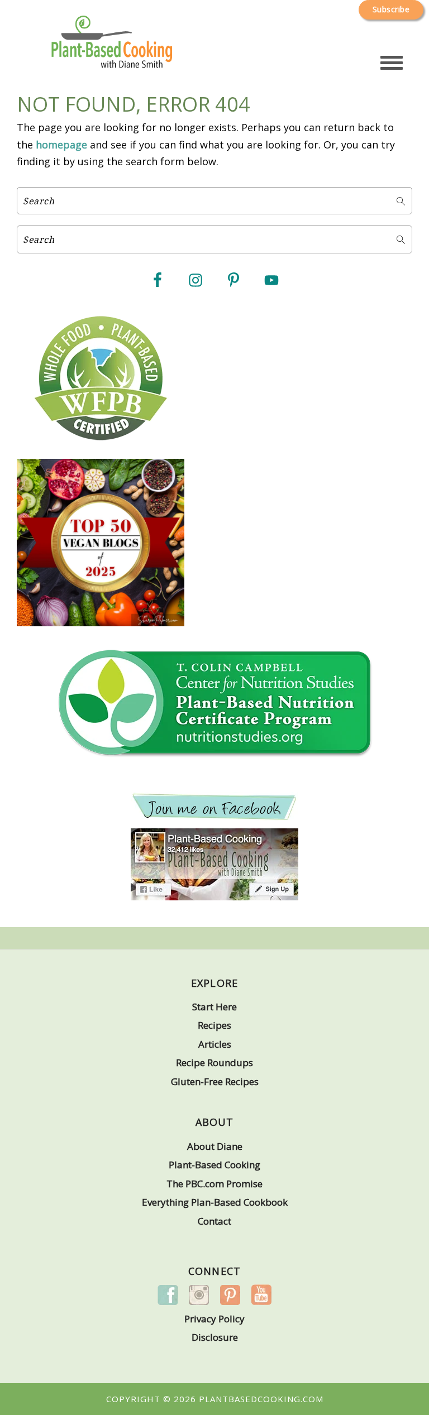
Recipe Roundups (214, 1062)
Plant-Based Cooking (214, 1164)
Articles (214, 1044)
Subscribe (391, 9)
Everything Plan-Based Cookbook (215, 1202)
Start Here (214, 1006)
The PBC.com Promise (214, 1183)
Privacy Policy (214, 1318)
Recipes (214, 1025)
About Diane (214, 1146)
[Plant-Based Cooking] (111, 55)
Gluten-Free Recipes (215, 1081)
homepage (61, 144)
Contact (214, 1221)
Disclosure (215, 1337)
